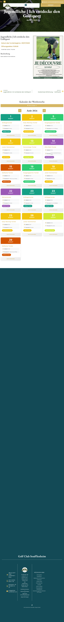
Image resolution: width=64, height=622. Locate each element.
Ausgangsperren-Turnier (52, 122)
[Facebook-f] (32, 605)
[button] (5, 2)
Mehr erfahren (11, 135)
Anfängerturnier (7, 122)
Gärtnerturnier (6, 197)
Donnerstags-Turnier (29, 147)
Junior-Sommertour (8, 147)
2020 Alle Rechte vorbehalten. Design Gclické (32, 607)
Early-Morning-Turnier (30, 122)
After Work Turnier (50, 147)
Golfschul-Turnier (7, 173)
